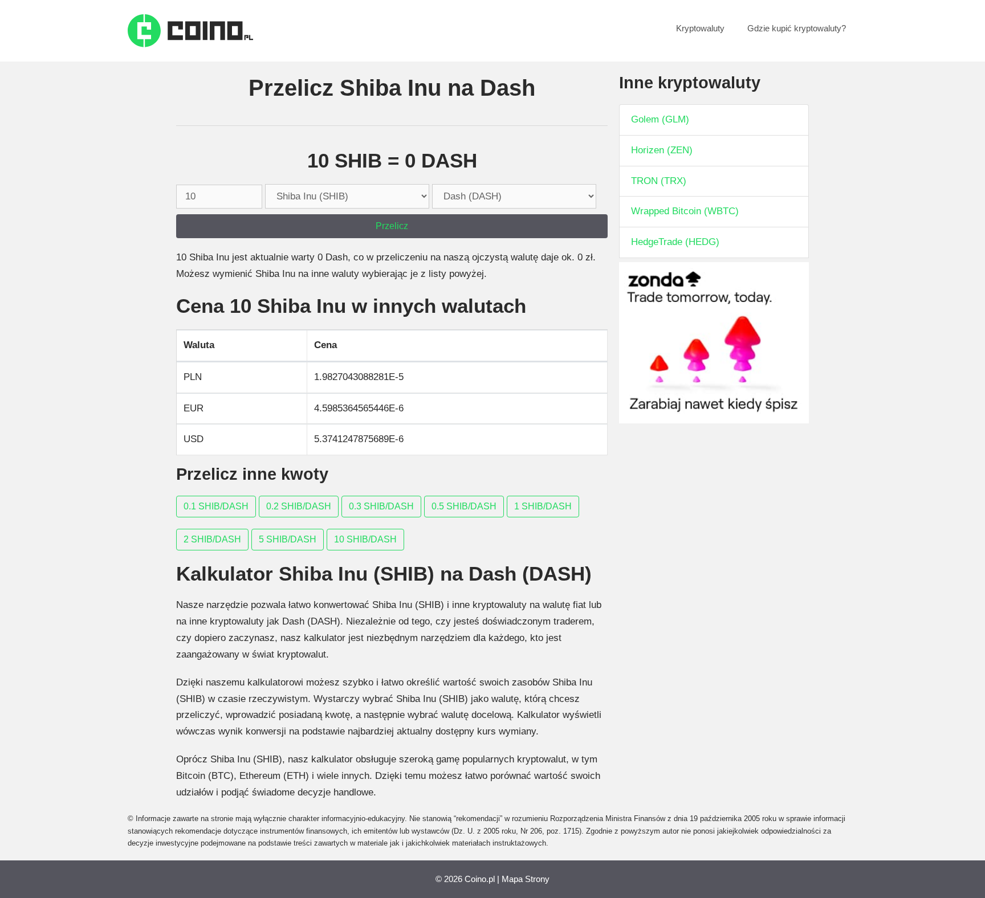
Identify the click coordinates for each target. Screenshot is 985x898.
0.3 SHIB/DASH (381, 506)
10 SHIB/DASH (365, 539)
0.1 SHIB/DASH (216, 506)
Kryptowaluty (700, 28)
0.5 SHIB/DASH (464, 506)
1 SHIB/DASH (543, 506)
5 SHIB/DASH (287, 539)
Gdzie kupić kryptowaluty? (796, 28)
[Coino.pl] (190, 30)
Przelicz (392, 226)
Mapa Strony (526, 879)
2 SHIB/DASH (212, 539)
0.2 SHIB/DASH (298, 506)
